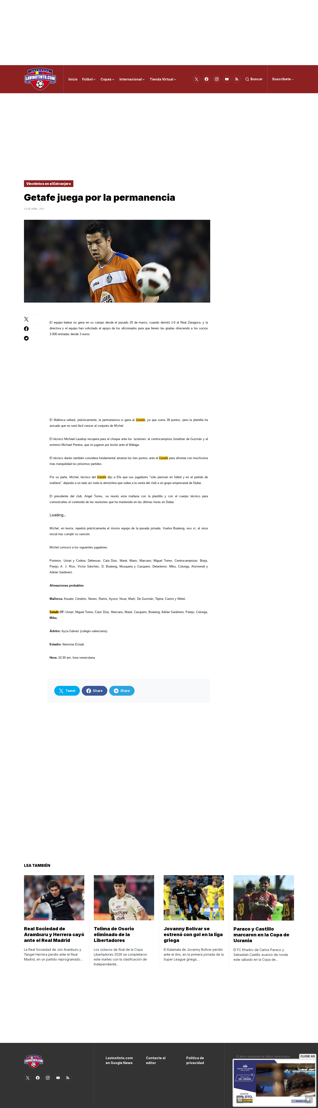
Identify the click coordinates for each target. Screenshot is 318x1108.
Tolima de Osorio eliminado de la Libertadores (114, 934)
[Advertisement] (159, 32)
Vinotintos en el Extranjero (48, 184)
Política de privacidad (195, 1060)
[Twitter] (196, 79)
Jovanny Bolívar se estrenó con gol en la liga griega (193, 934)
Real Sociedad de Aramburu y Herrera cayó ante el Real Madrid (54, 934)
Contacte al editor (156, 1060)
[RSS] (236, 79)
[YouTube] (226, 79)
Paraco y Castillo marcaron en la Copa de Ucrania (261, 934)
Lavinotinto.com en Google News (119, 1060)
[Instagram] (216, 79)
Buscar (256, 79)
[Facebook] (206, 79)
